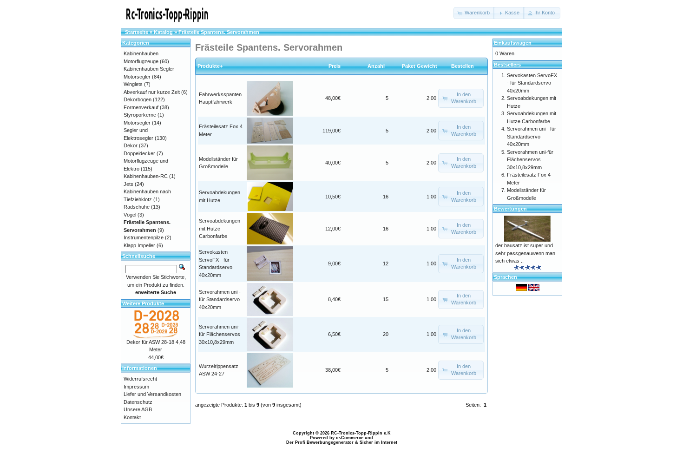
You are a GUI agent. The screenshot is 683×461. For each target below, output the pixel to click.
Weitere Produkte (143, 303)
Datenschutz (138, 402)
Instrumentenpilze (144, 237)
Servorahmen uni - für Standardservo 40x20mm (220, 299)
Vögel (130, 214)
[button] (474, 13)
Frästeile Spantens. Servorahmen (218, 32)
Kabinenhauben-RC (146, 176)
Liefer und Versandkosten (152, 394)
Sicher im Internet (378, 442)
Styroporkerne (140, 115)
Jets (128, 184)
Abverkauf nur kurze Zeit (152, 92)
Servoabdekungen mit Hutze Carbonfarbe (219, 228)
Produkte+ (210, 66)
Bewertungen (510, 208)
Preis (334, 66)
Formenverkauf (141, 107)
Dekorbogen (137, 99)
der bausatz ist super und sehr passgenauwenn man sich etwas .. (525, 253)
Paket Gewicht (419, 66)
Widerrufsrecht (140, 379)
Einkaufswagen (513, 43)
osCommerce (349, 437)
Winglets (133, 84)
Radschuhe (137, 207)
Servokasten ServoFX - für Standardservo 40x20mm (532, 82)
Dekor (131, 145)
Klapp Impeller (139, 245)
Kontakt (132, 417)
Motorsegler (137, 122)
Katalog (163, 32)
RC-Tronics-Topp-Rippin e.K (361, 433)
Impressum (136, 386)
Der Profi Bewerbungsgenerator (320, 442)
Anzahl (378, 66)
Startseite (136, 32)
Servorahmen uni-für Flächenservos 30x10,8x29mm (219, 334)
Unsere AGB (138, 409)
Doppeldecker (139, 153)
